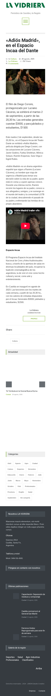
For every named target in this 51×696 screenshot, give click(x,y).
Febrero (31, 475)
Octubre (11, 486)
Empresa (32, 691)
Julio (39, 475)
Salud (30, 492)
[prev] (9, 384)
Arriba (39, 668)
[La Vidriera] (12, 314)
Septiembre (12, 498)
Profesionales (30, 486)
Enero (21, 475)
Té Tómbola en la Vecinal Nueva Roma (21, 391)
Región (21, 492)
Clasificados (27, 660)
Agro (26, 463)
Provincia (11, 492)
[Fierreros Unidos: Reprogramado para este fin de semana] (12, 633)
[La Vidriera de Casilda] (25, 7)
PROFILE (34, 319)
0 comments (13, 64)
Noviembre (36, 481)
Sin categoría (25, 498)
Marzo (18, 481)
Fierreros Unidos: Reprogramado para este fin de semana (33, 630)
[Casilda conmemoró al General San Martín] (12, 616)
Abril (9, 463)
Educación (11, 475)
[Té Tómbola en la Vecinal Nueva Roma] (25, 373)
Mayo (26, 481)
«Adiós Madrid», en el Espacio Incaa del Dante (23, 45)
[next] (42, 384)
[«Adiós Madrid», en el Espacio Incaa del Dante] (25, 82)
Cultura (13, 59)
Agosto (18, 463)
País (19, 486)
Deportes (20, 469)
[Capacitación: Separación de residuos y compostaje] (12, 599)
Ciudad (8, 394)
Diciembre (32, 469)
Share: (9, 330)
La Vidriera (12, 61)
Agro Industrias (33, 657)
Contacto (42, 691)
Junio (10, 481)
